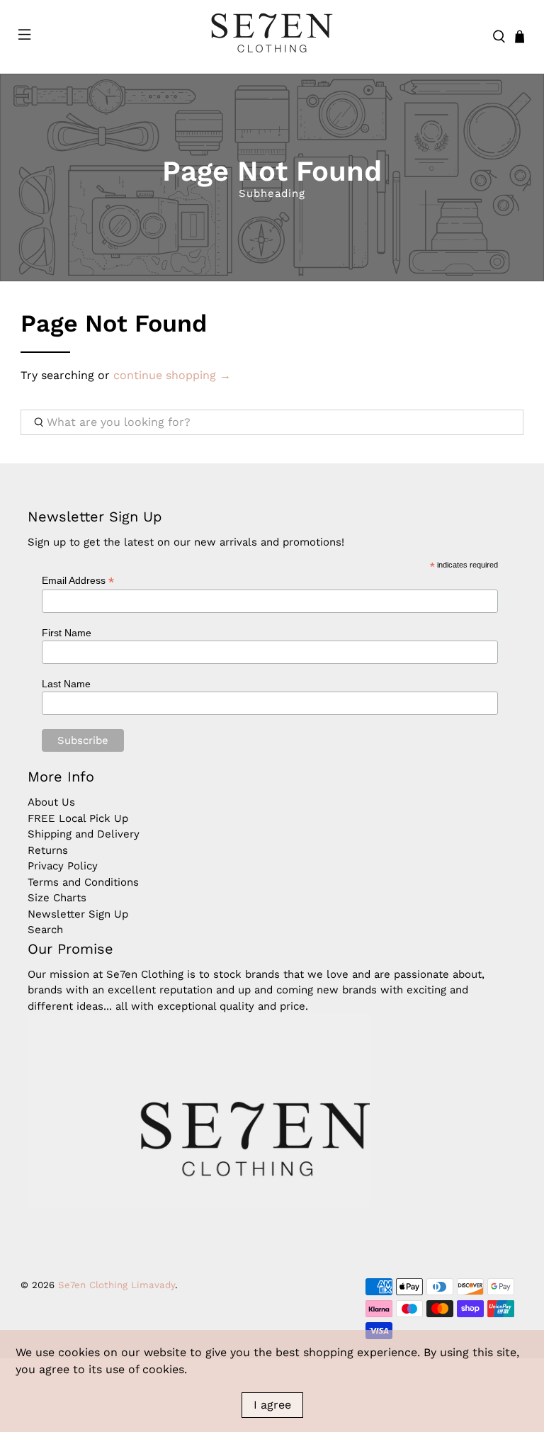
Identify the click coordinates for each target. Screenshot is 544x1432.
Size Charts (57, 897)
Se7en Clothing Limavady (116, 1285)
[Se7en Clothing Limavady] (272, 37)
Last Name (66, 683)
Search (45, 929)
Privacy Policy (63, 865)
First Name (66, 632)
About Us (51, 802)
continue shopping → (172, 375)
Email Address (78, 580)
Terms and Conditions (83, 882)
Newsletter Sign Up (78, 914)
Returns (48, 850)
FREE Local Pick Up (78, 818)
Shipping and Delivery (84, 834)
